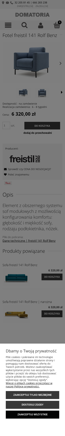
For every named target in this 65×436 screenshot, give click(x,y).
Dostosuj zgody (33, 404)
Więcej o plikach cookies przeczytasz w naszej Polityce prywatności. (29, 384)
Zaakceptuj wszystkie (33, 414)
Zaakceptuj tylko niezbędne (32, 395)
